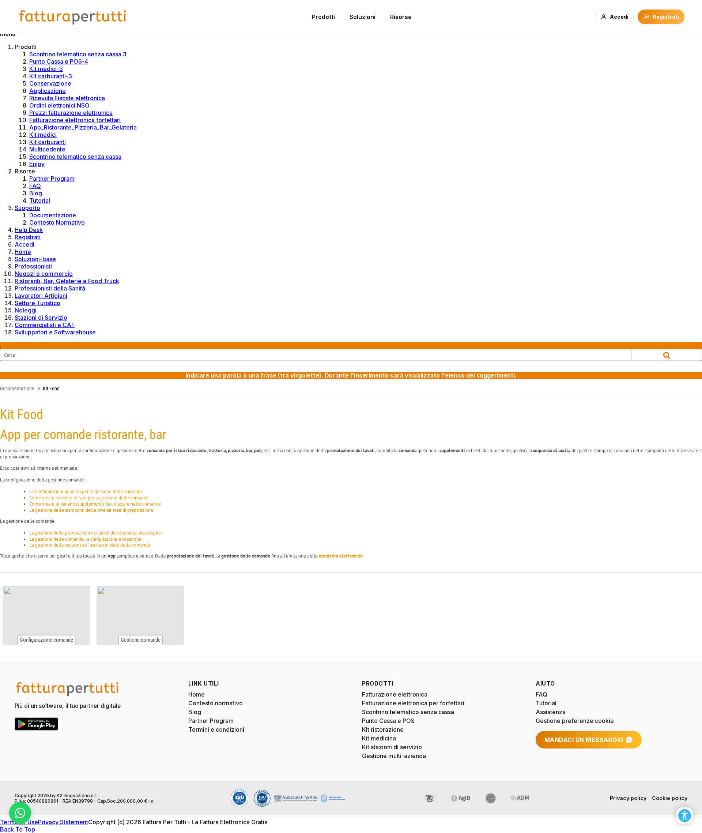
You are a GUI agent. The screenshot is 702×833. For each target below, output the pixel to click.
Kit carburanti (47, 142)
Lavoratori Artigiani (41, 295)
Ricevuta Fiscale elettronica (67, 98)
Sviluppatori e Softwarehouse (55, 332)
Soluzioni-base (35, 259)
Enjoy (37, 164)
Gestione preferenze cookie (575, 720)
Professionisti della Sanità (50, 288)
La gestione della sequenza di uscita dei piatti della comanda (89, 545)
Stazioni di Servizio (41, 317)
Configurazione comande (46, 615)
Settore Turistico (37, 303)
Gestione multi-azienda (394, 755)
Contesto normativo (215, 703)
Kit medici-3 (46, 68)
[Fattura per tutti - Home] (73, 17)
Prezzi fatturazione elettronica (71, 112)
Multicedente (47, 149)
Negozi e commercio (44, 273)
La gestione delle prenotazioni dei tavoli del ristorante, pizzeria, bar (95, 533)
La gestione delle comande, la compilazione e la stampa (85, 539)
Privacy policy (628, 798)
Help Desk (29, 229)
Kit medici (43, 134)
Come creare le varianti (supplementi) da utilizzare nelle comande (95, 504)
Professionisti (33, 266)
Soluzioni (362, 16)
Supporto (27, 207)
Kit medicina (379, 738)
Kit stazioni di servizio (392, 747)
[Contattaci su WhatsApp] (20, 813)
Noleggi (26, 310)
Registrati (28, 237)
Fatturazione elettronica (394, 694)
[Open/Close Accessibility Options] (684, 815)
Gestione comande (140, 615)
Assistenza (551, 712)
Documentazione (52, 215)
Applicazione (47, 90)
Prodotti (323, 16)
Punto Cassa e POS (388, 720)
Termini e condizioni (216, 729)
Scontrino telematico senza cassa (75, 156)
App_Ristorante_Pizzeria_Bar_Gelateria (83, 127)
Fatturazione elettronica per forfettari (413, 703)
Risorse (401, 16)
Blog (35, 193)
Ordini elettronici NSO (59, 105)
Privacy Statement (63, 822)
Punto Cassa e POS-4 (58, 61)
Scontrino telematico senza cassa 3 (78, 54)
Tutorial (39, 200)
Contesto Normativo (57, 222)
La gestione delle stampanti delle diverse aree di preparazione (91, 510)
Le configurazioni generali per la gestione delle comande (86, 491)
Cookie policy (669, 798)
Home (23, 251)
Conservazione (50, 83)
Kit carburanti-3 (50, 76)
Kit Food (51, 388)
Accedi (24, 244)
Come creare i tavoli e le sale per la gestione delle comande (89, 498)
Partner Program (52, 178)
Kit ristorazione (383, 729)
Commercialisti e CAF (45, 325)
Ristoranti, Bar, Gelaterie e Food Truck (67, 281)
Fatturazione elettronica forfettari (75, 120)
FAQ (35, 186)
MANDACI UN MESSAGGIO (584, 739)
